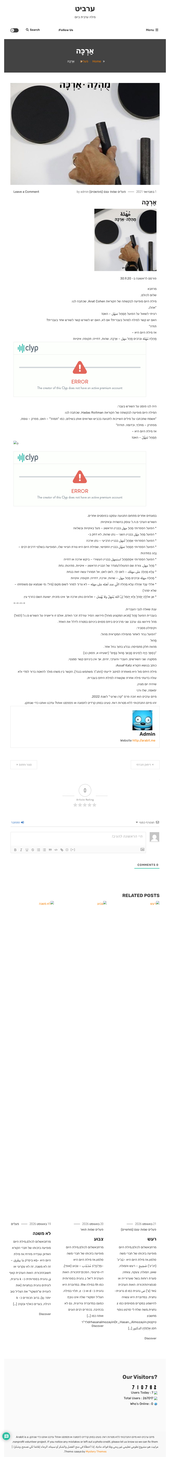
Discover (150, 1338)
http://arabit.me (143, 740)
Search (35, 30)
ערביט (85, 8)
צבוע (98, 1239)
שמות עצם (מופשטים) (103, 192)
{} (67, 849)
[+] (73, 849)
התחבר (16, 822)
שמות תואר (87, 1229)
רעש (151, 1239)
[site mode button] (14, 30)
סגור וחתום (25, 764)
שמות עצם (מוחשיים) (134, 1229)
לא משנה (42, 1233)
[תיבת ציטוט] (50, 849)
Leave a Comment (26, 192)
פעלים (122, 192)
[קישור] (62, 849)
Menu (150, 30)
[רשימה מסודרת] (38, 849)
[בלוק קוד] (56, 849)
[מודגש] (15, 849)
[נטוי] (21, 849)
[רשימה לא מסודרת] (44, 849)
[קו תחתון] (27, 849)
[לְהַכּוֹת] (33, 849)
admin (84, 191)
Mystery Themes (96, 1451)
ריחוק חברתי (143, 764)
